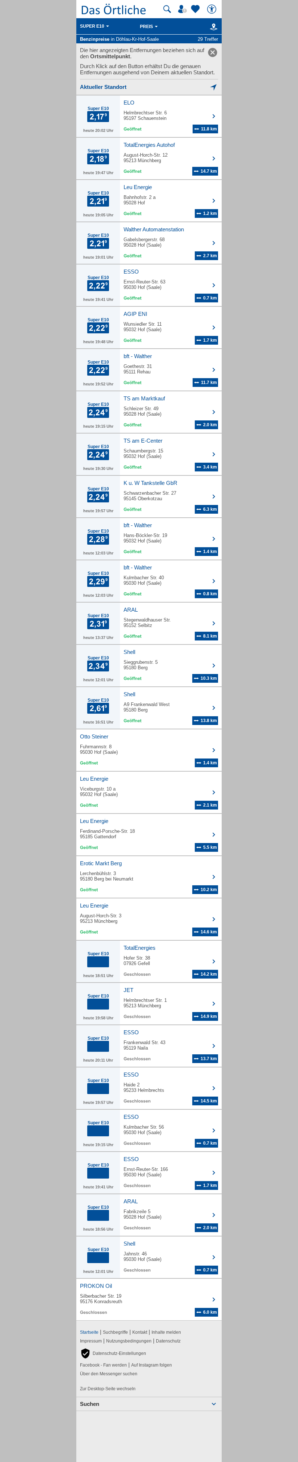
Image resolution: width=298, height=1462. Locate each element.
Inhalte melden (166, 1332)
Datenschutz (168, 1341)
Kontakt (139, 1332)
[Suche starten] (167, 9)
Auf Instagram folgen (151, 1365)
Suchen (89, 1404)
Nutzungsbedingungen (129, 1341)
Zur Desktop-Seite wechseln (108, 1388)
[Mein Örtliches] (183, 9)
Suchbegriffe (115, 1332)
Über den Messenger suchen (108, 1373)
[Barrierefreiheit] (212, 9)
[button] (113, 1353)
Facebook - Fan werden (103, 1365)
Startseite (89, 1332)
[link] (212, 52)
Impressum (91, 1341)
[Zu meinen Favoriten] (196, 9)
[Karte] (212, 26)
